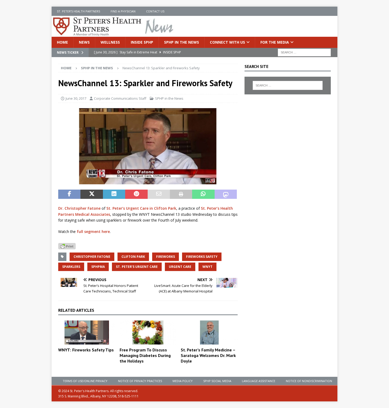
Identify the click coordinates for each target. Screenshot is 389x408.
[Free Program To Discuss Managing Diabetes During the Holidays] (148, 332)
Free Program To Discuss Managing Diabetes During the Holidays (145, 355)
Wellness (110, 42)
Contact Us (155, 11)
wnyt (207, 266)
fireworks (165, 256)
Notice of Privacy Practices (140, 381)
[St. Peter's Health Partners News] (113, 33)
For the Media (274, 42)
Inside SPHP (142, 42)
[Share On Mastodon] (226, 194)
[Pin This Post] (136, 194)
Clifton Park (133, 256)
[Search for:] (304, 52)
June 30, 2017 (76, 98)
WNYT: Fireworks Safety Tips (86, 349)
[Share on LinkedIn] (114, 194)
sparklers (71, 266)
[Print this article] (181, 194)
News (84, 42)
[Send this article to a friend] (159, 194)
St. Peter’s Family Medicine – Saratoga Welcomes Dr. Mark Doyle (208, 355)
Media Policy (183, 381)
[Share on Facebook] (69, 194)
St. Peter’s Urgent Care (137, 266)
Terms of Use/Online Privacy (85, 381)
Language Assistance (258, 381)
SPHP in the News (181, 42)
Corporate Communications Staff (120, 98)
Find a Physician (123, 11)
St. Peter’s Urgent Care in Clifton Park (141, 208)
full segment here (93, 231)
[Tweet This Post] (91, 194)
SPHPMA (98, 266)
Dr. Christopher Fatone (79, 208)
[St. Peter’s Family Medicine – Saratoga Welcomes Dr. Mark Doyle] (209, 332)
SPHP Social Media (217, 381)
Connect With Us (227, 42)
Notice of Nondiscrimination (309, 381)
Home (62, 42)
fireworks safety (202, 256)
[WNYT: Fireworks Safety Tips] (86, 332)
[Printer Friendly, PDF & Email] (67, 245)
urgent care (180, 266)
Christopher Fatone (92, 256)
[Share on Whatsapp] (203, 194)
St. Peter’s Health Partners (78, 11)
